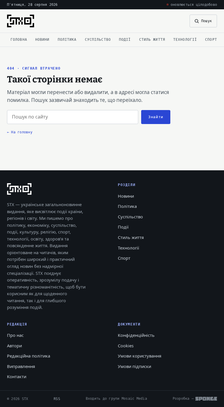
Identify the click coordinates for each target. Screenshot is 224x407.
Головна (18, 39)
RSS (57, 399)
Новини (42, 39)
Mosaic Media (134, 398)
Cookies (126, 345)
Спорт (211, 39)
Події (125, 39)
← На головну (19, 132)
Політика (67, 39)
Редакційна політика (28, 356)
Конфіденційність (136, 335)
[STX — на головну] (20, 21)
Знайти (155, 117)
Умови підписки (134, 366)
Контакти (16, 376)
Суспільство (98, 39)
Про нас (15, 335)
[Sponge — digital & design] (206, 399)
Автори (14, 345)
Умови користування (139, 356)
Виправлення (21, 366)
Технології (185, 39)
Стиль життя (152, 39)
